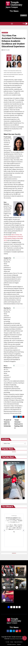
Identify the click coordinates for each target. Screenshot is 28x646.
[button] (23, 23)
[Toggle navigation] (12, 23)
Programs (19, 644)
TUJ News (14, 11)
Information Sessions (11, 644)
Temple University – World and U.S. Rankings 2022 (18, 423)
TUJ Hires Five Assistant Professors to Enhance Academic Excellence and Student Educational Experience (13, 41)
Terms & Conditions (20, 638)
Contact (11, 641)
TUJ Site (7, 641)
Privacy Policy (12, 638)
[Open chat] (24, 638)
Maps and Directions (18, 641)
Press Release (5, 32)
